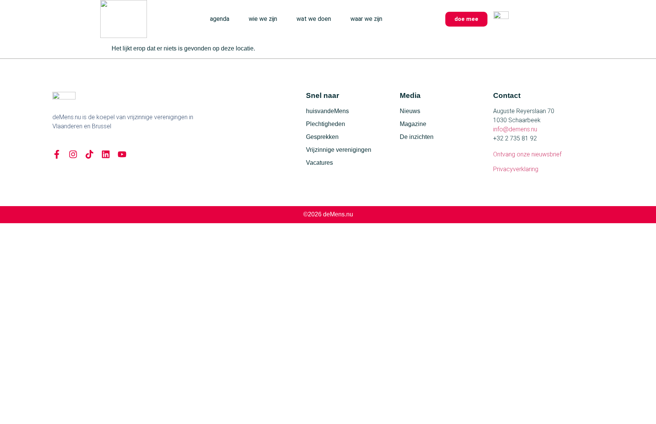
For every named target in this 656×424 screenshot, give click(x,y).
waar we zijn (366, 18)
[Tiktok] (89, 154)
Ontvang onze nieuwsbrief (527, 154)
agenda (219, 18)
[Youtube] (122, 154)
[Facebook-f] (56, 154)
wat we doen (313, 18)
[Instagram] (73, 154)
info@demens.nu (515, 129)
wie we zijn (263, 18)
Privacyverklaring (515, 169)
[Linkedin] (105, 154)
